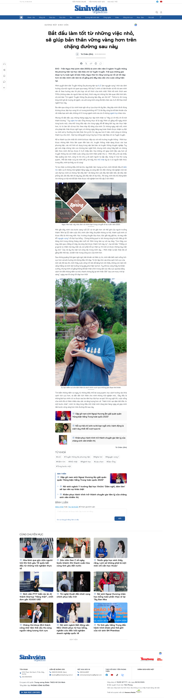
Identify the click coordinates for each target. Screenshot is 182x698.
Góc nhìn (62, 17)
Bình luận (4, 82)
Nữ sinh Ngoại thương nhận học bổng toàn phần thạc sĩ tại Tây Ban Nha (110, 597)
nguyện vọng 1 (63, 238)
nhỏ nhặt (100, 160)
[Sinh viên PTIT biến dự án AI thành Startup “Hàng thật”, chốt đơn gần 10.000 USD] (36, 581)
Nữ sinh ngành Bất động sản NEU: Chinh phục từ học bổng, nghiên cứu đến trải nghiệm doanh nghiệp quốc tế (73, 629)
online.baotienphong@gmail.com (91, 675)
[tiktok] (118, 675)
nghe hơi (74, 120)
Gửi (119, 518)
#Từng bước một (63, 466)
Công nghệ (107, 17)
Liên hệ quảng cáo (57, 669)
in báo (96, 63)
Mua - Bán (140, 17)
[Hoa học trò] (159, 659)
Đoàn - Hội (31, 17)
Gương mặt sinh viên (92, 17)
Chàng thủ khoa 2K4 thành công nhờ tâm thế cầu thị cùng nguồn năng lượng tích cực (36, 628)
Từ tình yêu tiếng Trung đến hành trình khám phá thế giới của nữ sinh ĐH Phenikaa (110, 628)
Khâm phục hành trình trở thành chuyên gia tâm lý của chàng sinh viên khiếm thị (98, 439)
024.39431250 (27, 677)
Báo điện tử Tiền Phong (91, 9)
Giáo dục (52, 17)
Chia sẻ (4, 70)
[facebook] (157, 1)
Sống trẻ (42, 17)
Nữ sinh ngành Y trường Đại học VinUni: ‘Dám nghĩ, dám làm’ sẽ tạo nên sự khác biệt (92, 488)
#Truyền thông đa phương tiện (77, 457)
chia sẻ (81, 63)
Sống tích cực (128, 17)
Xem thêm (160, 17)
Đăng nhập (59, 507)
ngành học (114, 113)
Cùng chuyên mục (31, 534)
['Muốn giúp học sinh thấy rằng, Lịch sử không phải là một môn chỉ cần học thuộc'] (110, 548)
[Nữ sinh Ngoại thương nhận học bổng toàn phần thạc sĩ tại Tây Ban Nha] (110, 581)
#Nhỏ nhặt (72, 461)
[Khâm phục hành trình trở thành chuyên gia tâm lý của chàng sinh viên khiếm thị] (63, 440)
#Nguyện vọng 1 (112, 457)
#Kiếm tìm (60, 461)
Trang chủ (21, 17)
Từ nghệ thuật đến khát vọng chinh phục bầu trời (73, 595)
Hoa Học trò (112, 2)
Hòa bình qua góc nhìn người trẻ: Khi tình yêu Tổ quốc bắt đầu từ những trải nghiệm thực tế (36, 564)
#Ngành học (86, 461)
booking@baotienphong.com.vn (62, 675)
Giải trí (78, 17)
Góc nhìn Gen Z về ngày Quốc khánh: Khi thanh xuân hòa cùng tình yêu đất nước (73, 563)
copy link (91, 63)
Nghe (4, 64)
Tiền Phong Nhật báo (97, 2)
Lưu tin (4, 76)
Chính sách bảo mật (145, 669)
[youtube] (161, 1)
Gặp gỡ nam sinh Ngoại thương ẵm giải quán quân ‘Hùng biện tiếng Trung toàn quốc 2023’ (96, 415)
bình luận (101, 63)
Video (117, 17)
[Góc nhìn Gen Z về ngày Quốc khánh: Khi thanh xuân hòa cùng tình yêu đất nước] (73, 548)
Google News (135, 25)
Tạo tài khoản (73, 507)
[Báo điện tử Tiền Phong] (147, 659)
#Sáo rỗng (111, 461)
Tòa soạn (24, 669)
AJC (99, 85)
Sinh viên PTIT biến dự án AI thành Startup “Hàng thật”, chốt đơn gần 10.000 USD (36, 597)
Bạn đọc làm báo (32, 692)
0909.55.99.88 (57, 672)
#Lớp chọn (98, 461)
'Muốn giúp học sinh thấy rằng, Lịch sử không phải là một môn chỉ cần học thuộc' (110, 563)
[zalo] (124, 675)
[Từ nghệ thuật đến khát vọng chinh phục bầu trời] (73, 581)
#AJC (58, 457)
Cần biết (151, 17)
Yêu (71, 17)
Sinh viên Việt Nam (33, 658)
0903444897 (84, 672)
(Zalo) (65, 672)
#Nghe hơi (97, 457)
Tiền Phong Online (79, 2)
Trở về (4, 88)
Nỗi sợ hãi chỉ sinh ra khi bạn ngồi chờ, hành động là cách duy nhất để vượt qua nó (98, 427)
